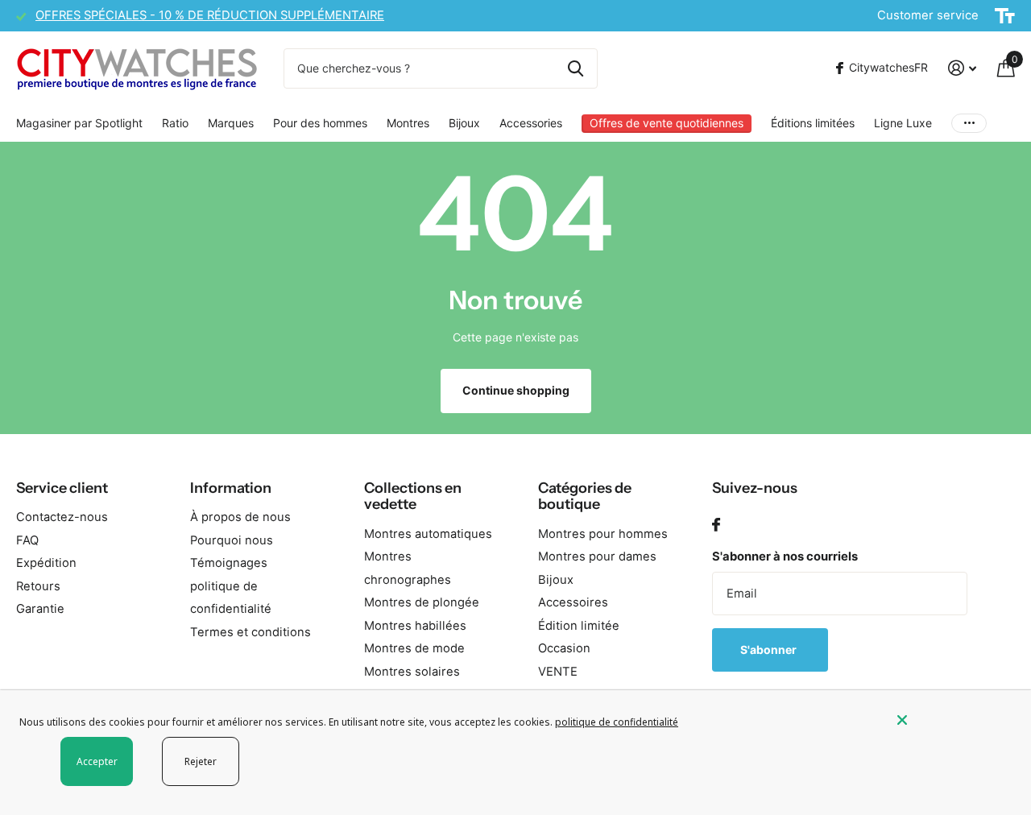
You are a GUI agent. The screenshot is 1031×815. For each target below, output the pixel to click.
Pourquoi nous (231, 540)
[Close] (952, 720)
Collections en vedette (413, 496)
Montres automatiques (428, 534)
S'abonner (769, 649)
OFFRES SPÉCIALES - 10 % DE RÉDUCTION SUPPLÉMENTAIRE (209, 15)
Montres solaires (412, 671)
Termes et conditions (250, 632)
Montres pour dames (597, 556)
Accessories (530, 123)
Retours (38, 586)
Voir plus (969, 123)
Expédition (46, 563)
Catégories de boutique (584, 496)
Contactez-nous (62, 517)
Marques (231, 123)
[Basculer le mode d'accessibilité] (1005, 16)
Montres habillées (415, 625)
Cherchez (575, 68)
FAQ (27, 540)
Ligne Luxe (903, 123)
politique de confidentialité (616, 722)
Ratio (175, 123)
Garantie (40, 609)
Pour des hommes (320, 123)
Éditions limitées (813, 123)
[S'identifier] (962, 68)
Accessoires (573, 602)
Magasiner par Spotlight (79, 123)
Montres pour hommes (603, 534)
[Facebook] (716, 525)
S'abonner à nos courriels (785, 556)
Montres (408, 123)
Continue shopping (515, 390)
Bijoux (464, 123)
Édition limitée (578, 625)
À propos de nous (240, 517)
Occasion (564, 648)
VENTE (558, 671)
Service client (62, 488)
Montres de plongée (421, 602)
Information (230, 488)
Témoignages (228, 563)
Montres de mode (414, 648)
